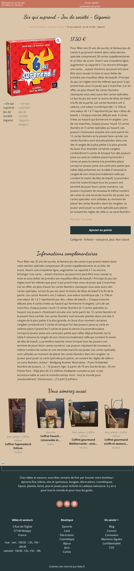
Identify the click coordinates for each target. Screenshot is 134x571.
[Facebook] (67, 504)
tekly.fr (81, 566)
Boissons (51, 432)
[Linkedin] (74, 504)
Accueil (32, 26)
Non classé (122, 239)
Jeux (62, 26)
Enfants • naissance (48, 26)
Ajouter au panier (100, 230)
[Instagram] (59, 504)
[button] (58, 40)
